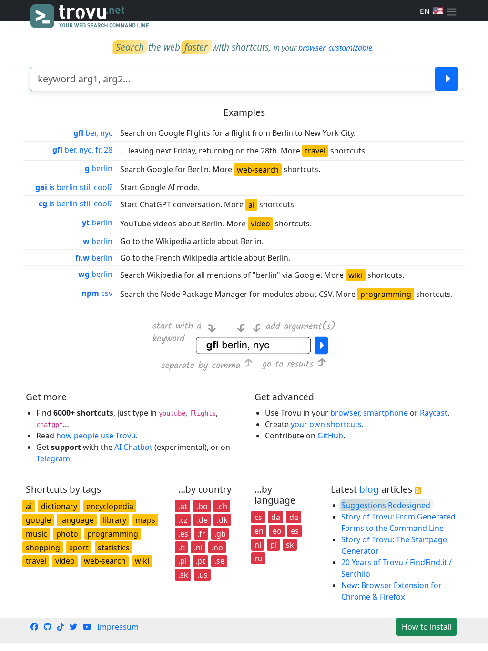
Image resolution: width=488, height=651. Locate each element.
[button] (452, 11)
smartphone (385, 412)
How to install (426, 626)
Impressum (118, 626)
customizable (350, 47)
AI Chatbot (133, 447)
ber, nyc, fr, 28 (82, 149)
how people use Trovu (96, 435)
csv (96, 293)
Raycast (433, 412)
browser (311, 47)
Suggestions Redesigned (385, 505)
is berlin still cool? (73, 187)
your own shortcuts (326, 424)
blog (369, 489)
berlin (98, 168)
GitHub (330, 435)
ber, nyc (92, 133)
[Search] (446, 79)
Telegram (53, 458)
